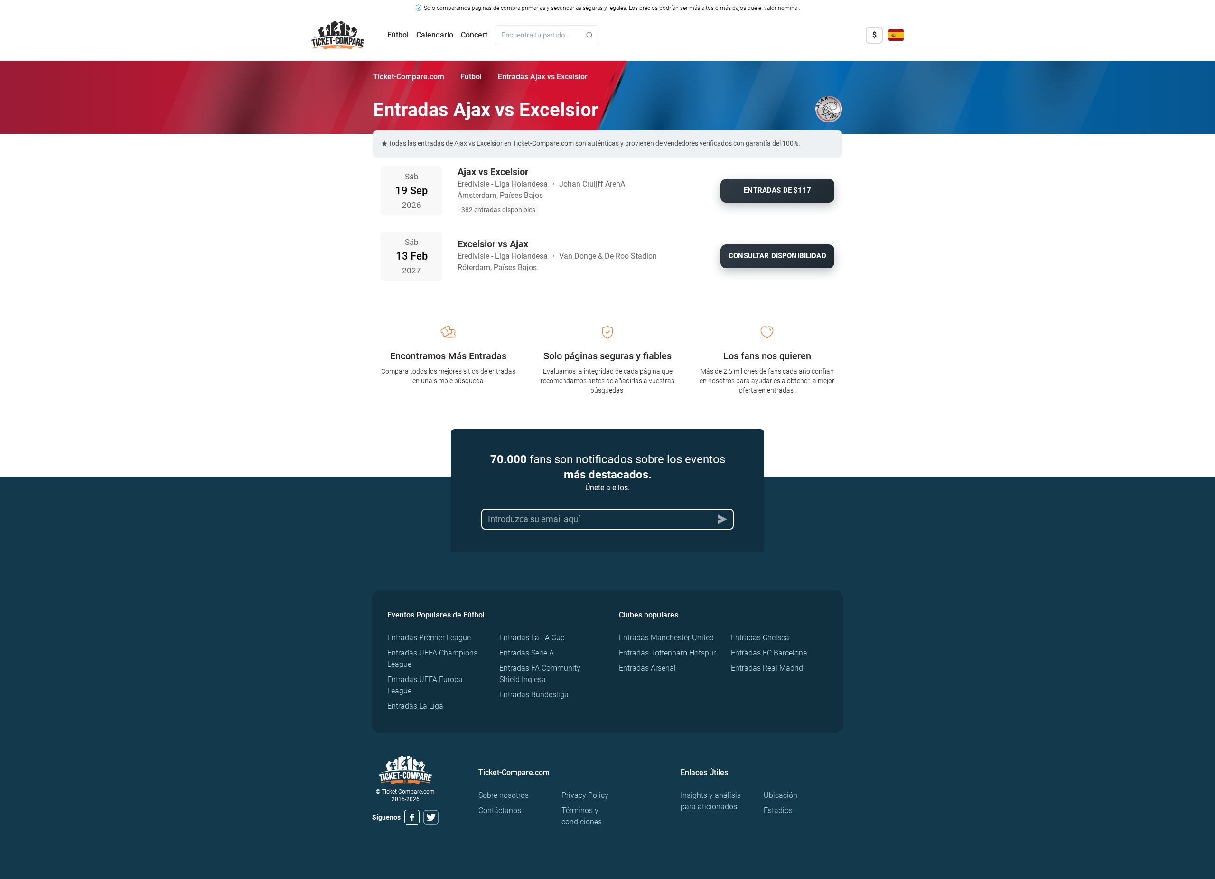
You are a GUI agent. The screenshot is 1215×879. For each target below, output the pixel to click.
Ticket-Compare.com (408, 76)
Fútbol (398, 34)
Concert (474, 34)
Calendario (434, 34)
